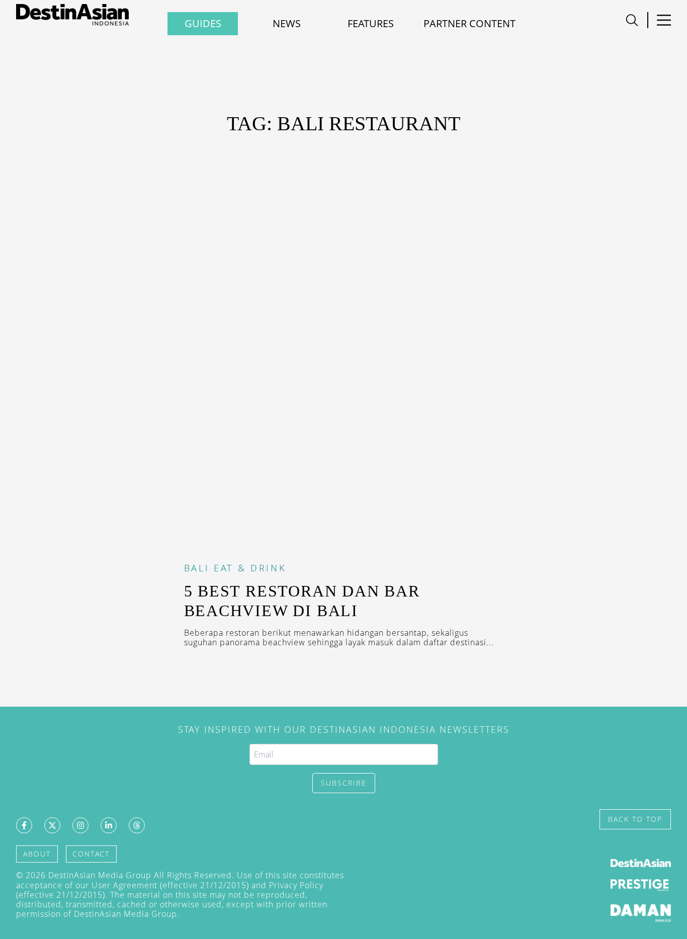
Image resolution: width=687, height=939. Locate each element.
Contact (91, 854)
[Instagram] (80, 825)
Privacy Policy (296, 885)
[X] (52, 825)
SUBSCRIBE (344, 783)
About (37, 854)
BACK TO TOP (635, 819)
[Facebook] (24, 825)
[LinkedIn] (109, 825)
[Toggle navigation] (632, 20)
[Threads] (137, 825)
